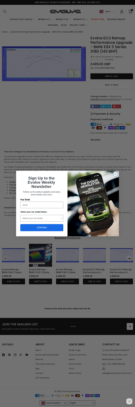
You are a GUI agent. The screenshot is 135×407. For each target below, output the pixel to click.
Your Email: (25, 199)
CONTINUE (42, 227)
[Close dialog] (115, 174)
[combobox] (41, 218)
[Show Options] (61, 218)
